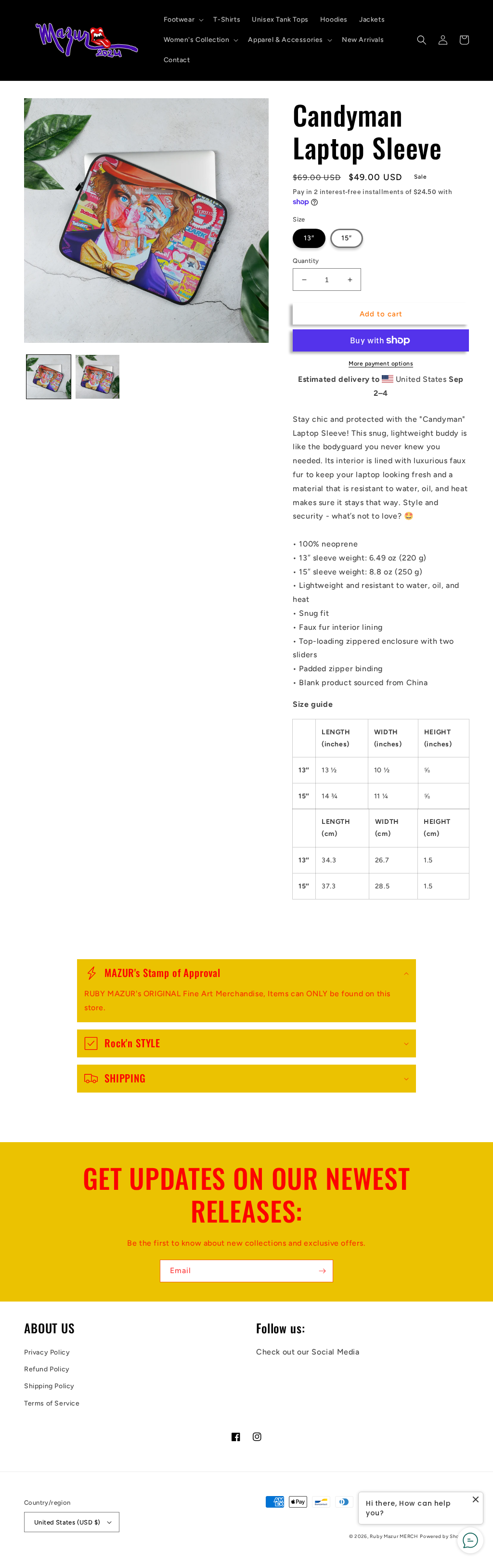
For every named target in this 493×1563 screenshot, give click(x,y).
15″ (346, 238)
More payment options (381, 363)
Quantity (306, 260)
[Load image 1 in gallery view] (48, 377)
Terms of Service (52, 1403)
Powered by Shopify (444, 1536)
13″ (309, 238)
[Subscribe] (322, 1271)
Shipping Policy (49, 1386)
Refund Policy (47, 1369)
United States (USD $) (67, 1522)
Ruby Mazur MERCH (394, 1536)
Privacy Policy (47, 1352)
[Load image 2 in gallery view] (98, 377)
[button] (183, 20)
